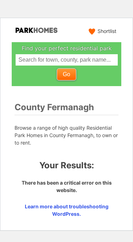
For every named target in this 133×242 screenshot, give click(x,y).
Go (66, 74)
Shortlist (107, 31)
